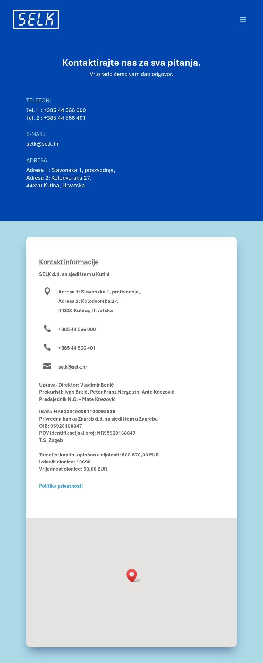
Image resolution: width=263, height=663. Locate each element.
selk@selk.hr (72, 367)
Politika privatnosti (61, 486)
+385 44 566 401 (65, 117)
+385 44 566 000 (65, 110)
